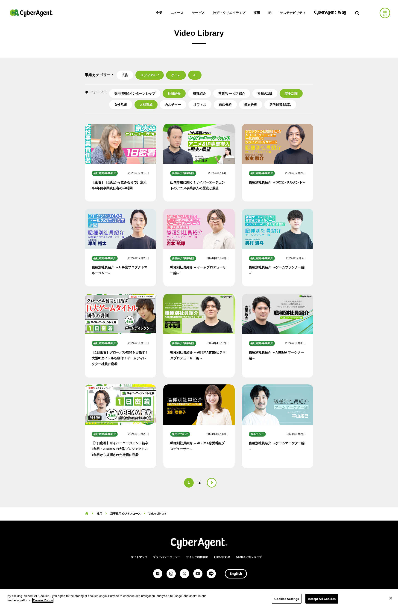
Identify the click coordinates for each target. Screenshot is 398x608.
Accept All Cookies (321, 599)
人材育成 (146, 104)
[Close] (391, 598)
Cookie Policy (43, 600)
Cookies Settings (286, 599)
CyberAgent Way (330, 12)
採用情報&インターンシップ (134, 93)
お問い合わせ (222, 557)
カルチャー (173, 104)
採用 (257, 13)
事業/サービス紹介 (231, 93)
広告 (125, 75)
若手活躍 (291, 93)
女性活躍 (120, 104)
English (236, 574)
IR (270, 13)
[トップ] (87, 513)
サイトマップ (139, 557)
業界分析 (250, 104)
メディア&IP (149, 75)
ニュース (177, 13)
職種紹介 (199, 93)
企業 (159, 13)
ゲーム (176, 75)
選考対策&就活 (280, 104)
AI (194, 75)
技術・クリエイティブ (229, 13)
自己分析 (225, 104)
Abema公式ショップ (249, 557)
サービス (198, 13)
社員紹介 (174, 93)
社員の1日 (265, 93)
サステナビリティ (293, 13)
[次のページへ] (212, 483)
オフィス (199, 104)
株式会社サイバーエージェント (31, 13)
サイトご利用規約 (197, 557)
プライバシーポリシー (167, 557)
